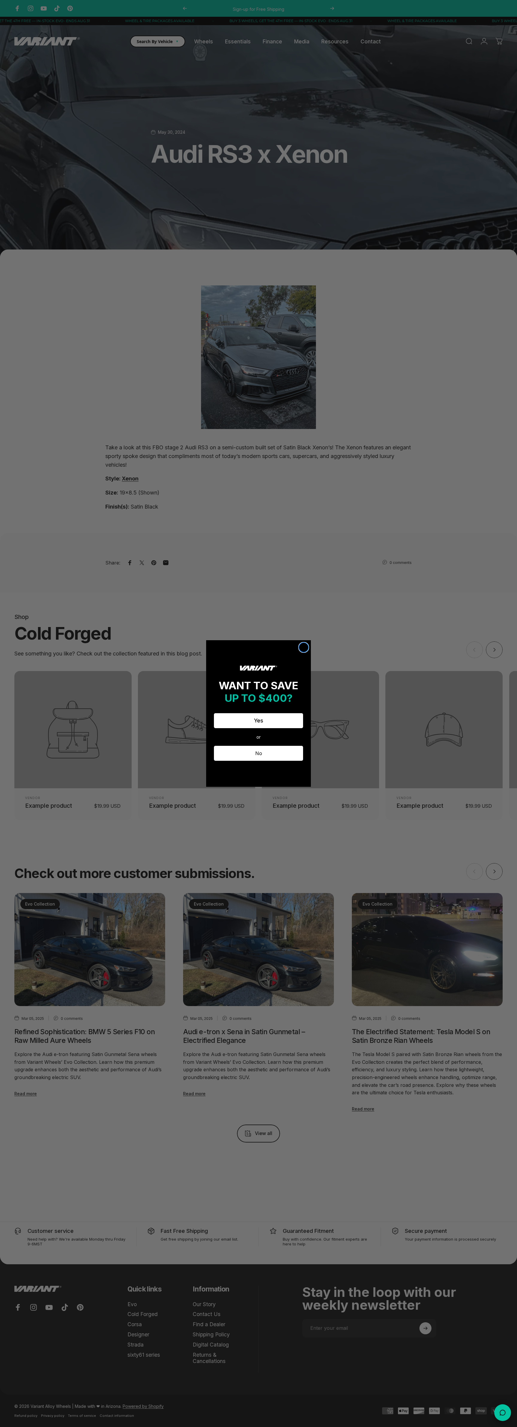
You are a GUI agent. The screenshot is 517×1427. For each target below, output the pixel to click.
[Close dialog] (303, 647)
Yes (258, 720)
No (258, 753)
